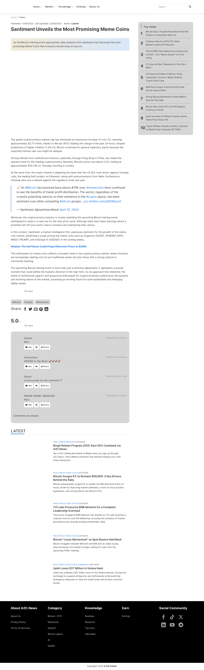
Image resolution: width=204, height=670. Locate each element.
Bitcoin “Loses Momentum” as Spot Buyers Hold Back (87, 539)
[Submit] (190, 6)
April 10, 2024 (69, 209)
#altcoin (65, 201)
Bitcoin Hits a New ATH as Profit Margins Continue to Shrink (165, 108)
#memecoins (95, 187)
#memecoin (42, 302)
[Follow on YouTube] (172, 625)
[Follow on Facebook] (163, 617)
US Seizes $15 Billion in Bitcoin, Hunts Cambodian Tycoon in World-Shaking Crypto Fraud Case (164, 77)
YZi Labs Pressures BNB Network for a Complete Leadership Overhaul (84, 509)
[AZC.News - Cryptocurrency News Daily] (20, 7)
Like (29, 347)
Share (46, 347)
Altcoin (62, 503)
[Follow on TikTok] (172, 617)
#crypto (91, 196)
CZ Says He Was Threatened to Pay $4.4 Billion (166, 66)
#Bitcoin (30, 187)
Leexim (75, 23)
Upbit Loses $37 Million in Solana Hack (78, 568)
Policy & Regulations (80, 564)
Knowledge (65, 6)
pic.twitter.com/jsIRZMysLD (102, 201)
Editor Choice (72, 473)
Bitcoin (62, 473)
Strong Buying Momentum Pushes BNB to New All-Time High (166, 98)
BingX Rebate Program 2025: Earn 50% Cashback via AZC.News (87, 447)
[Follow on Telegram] (180, 625)
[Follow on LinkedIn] (163, 625)
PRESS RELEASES (67, 442)
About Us (94, 6)
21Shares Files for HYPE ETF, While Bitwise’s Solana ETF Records (163, 43)
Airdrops (81, 6)
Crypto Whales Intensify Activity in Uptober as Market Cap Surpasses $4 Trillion (167, 128)
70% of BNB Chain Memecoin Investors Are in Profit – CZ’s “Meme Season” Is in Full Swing (167, 54)
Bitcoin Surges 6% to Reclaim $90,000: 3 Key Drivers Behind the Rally (87, 478)
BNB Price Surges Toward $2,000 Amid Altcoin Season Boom (165, 89)
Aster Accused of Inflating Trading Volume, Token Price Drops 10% (166, 118)
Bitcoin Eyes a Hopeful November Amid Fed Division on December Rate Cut (167, 33)
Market (49, 6)
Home (14, 17)
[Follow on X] (180, 617)
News (36, 6)
